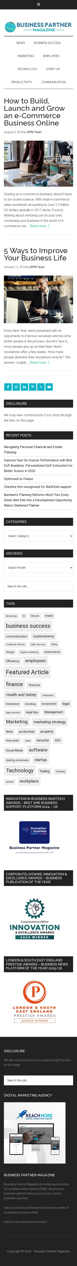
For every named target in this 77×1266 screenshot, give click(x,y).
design (10, 652)
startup (40, 760)
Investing (30, 703)
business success (28, 625)
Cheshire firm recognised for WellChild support (37, 487)
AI (24, 615)
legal (65, 704)
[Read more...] (39, 226)
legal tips (32, 712)
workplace (29, 781)
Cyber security (38, 644)
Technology (19, 770)
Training (60, 771)
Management (53, 712)
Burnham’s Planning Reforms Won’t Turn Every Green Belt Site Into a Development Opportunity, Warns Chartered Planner (38, 500)
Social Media (14, 750)
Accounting (11, 616)
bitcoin (35, 615)
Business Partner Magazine (38, 27)
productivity (26, 731)
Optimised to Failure (18, 479)
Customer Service (15, 644)
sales (28, 740)
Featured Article (27, 672)
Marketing (17, 721)
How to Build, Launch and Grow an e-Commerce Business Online (34, 111)
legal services (13, 712)
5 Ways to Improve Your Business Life (36, 254)
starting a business (17, 760)
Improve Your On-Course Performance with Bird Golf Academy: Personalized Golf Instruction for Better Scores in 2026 (38, 465)
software (38, 750)
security (43, 740)
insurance (12, 704)
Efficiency (12, 661)
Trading (44, 771)
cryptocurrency (43, 636)
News (9, 731)
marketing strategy (50, 722)
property (46, 731)
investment (49, 703)
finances (34, 685)
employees (35, 660)
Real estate (12, 740)
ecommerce (52, 652)
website (10, 781)
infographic (48, 695)
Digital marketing (29, 652)
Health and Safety (21, 694)
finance (14, 684)
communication (16, 636)
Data (54, 644)
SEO (58, 740)
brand (49, 615)
